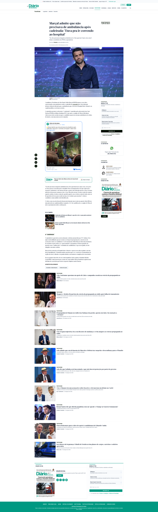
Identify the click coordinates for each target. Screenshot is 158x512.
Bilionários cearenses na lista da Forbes (80, 1)
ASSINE (128, 4)
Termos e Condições (115, 134)
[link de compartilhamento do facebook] (36, 158)
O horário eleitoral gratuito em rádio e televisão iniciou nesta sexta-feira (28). (71, 279)
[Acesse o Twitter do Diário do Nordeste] (63, 480)
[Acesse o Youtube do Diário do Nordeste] (66, 480)
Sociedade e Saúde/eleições (51, 267)
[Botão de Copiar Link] (36, 166)
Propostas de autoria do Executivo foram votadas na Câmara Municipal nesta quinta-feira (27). (74, 448)
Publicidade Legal (112, 1)
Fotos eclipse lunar (55, 1)
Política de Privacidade (107, 135)
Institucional (77, 504)
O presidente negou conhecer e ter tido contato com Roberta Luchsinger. (71, 352)
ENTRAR (123, 4)
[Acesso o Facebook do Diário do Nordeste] (60, 480)
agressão (75, 104)
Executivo (56, 11)
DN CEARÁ (91, 8)
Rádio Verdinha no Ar (47, 1)
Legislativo (45, 11)
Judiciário (51, 11)
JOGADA (109, 8)
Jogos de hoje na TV (103, 1)
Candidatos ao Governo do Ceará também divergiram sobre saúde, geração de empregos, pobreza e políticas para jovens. (80, 389)
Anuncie (45, 504)
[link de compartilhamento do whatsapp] (36, 155)
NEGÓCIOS (114, 8)
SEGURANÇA (103, 8)
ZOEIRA (118, 8)
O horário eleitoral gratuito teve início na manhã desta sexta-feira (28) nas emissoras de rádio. (74, 316)
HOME (80, 8)
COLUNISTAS (124, 8)
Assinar (104, 216)
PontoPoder (37, 11)
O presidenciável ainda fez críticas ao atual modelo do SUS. (68, 408)
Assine (59, 504)
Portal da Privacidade (100, 504)
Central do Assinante (67, 504)
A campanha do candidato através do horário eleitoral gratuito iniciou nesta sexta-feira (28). (74, 335)
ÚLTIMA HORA (85, 8)
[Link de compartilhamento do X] (36, 162)
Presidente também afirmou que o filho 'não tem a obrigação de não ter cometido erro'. (73, 371)
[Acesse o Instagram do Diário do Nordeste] (57, 480)
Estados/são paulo (63, 267)
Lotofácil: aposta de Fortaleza (66, 1)
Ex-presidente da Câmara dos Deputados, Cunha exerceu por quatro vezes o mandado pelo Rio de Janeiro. (77, 427)
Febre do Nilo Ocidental (93, 1)
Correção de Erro (111, 504)
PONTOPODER (97, 8)
